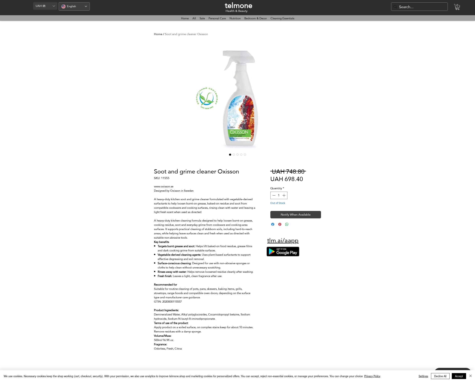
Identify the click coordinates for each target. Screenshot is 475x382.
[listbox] (45, 6)
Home (158, 34)
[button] (45, 6)
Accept (459, 376)
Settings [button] (423, 376)
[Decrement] (273, 195)
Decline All (440, 376)
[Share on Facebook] (273, 224)
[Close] (470, 376)
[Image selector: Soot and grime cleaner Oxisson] (230, 154)
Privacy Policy (372, 376)
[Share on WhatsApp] (287, 224)
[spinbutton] (279, 195)
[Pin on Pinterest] (280, 224)
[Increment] (284, 195)
